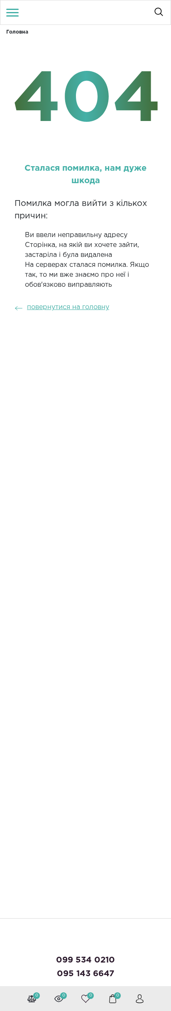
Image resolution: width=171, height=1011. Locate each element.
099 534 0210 (85, 960)
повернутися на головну (68, 307)
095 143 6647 (85, 973)
